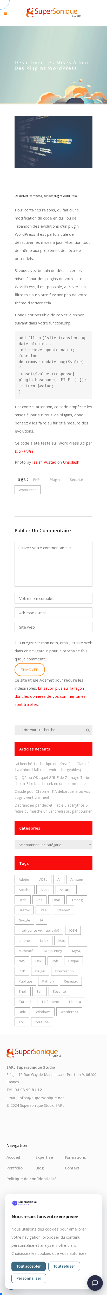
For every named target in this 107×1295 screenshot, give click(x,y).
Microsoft (26, 950)
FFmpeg (77, 899)
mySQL (77, 950)
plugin (55, 479)
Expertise (44, 1157)
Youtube (42, 1022)
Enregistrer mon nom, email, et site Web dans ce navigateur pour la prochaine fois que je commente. (53, 650)
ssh (40, 991)
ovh (55, 961)
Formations (75, 1157)
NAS (22, 961)
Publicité (25, 981)
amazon (76, 879)
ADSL (43, 879)
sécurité (76, 479)
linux (44, 940)
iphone (24, 940)
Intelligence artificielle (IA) (39, 930)
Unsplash (71, 462)
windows (43, 1011)
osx (38, 961)
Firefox (24, 910)
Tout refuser (64, 1266)
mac (61, 940)
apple (45, 889)
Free (43, 910)
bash (22, 899)
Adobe (24, 879)
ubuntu (75, 1001)
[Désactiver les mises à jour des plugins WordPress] (53, 142)
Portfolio (14, 1167)
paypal (73, 961)
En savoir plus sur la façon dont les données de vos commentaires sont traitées (50, 696)
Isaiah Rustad (44, 462)
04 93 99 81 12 (28, 1089)
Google (24, 920)
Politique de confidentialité (31, 1178)
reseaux (71, 981)
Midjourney (53, 950)
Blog (40, 1167)
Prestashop (64, 971)
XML (22, 1022)
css (39, 899)
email (56, 899)
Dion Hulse (24, 451)
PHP (36, 479)
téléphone (50, 1001)
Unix (22, 1011)
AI (58, 879)
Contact (72, 1167)
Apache (24, 889)
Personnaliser (28, 1278)
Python (48, 981)
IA (41, 920)
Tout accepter (28, 1266)
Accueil (13, 1157)
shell (22, 991)
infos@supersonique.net (41, 1097)
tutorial (25, 1001)
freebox (63, 910)
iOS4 (73, 930)
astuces (66, 889)
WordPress (27, 489)
